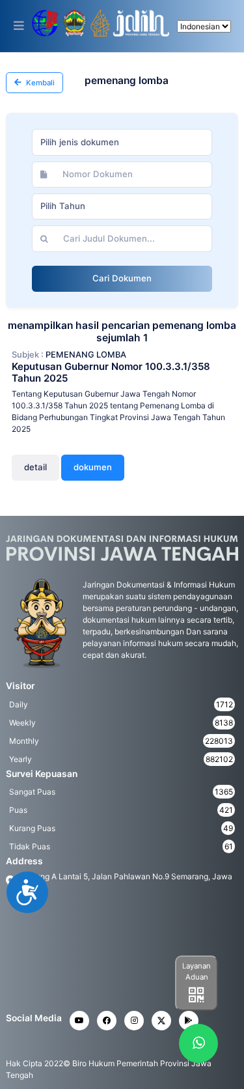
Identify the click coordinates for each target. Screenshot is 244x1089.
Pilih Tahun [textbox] (62, 206)
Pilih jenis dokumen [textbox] (79, 142)
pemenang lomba (86, 355)
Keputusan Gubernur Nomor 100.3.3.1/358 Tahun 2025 (111, 372)
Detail (35, 467)
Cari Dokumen (122, 278)
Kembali (39, 82)
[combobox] (122, 142)
